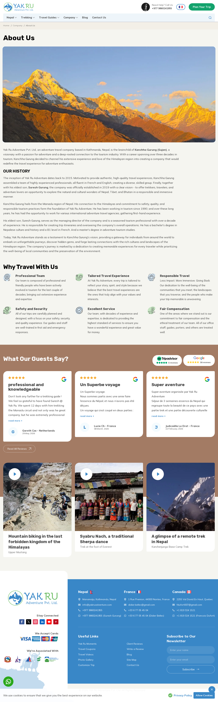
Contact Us (99, 17)
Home (6, 25)
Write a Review (135, 649)
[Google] (199, 358)
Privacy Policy (183, 695)
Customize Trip (86, 665)
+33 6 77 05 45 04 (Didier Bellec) (146, 615)
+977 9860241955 (162, 8)
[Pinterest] (55, 621)
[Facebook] (21, 621)
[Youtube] (49, 621)
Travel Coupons (87, 649)
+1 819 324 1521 (186, 610)
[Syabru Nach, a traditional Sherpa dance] (86, 474)
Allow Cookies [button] (204, 695)
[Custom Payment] (30, 639)
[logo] (30, 597)
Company (17, 25)
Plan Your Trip (202, 7)
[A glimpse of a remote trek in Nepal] (158, 474)
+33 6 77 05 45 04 (138, 610)
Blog (85, 17)
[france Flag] (181, 7)
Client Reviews (135, 643)
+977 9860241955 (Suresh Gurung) (101, 615)
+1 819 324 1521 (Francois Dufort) (196, 615)
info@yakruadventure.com (97, 604)
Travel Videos (86, 654)
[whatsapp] (8, 681)
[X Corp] (28, 621)
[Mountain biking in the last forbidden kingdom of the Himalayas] (15, 474)
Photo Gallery (85, 659)
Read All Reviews (17, 448)
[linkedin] (42, 621)
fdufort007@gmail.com (189, 604)
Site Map (131, 659)
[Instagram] (35, 621)
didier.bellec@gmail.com (141, 604)
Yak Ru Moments (87, 643)
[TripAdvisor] (167, 358)
